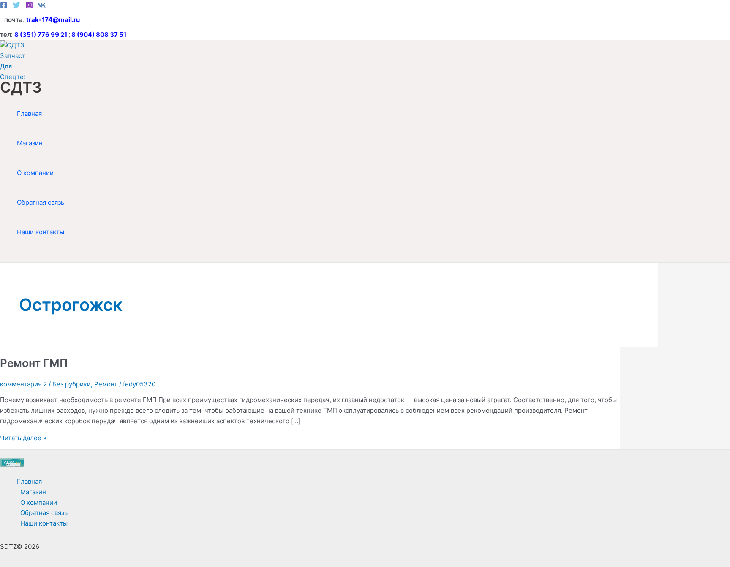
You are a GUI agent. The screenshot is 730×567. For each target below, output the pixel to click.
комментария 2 (23, 384)
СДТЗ (21, 87)
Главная (29, 114)
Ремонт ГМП (34, 363)
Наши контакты (40, 232)
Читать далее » (23, 438)
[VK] (42, 7)
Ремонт (105, 384)
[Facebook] (4, 7)
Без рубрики (71, 384)
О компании (35, 173)
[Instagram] (29, 7)
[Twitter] (16, 7)
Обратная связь (40, 202)
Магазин (30, 143)
